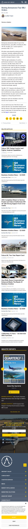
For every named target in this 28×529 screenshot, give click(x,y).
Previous (2, 369)
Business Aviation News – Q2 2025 (13, 309)
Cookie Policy (5, 500)
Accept (14, 517)
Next (25, 369)
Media (3, 484)
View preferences (14, 525)
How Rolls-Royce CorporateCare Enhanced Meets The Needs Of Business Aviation (12, 282)
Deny (14, 521)
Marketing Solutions (8, 492)
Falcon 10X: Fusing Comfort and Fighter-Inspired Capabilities (12, 149)
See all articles (14, 411)
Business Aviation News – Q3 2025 (13, 230)
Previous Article (6, 123)
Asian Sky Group (6, 496)
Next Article (22, 123)
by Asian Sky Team (6, 177)
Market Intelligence (8, 488)
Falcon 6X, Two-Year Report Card (12, 255)
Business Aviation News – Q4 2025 (13, 175)
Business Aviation (6, 22)
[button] (26, 503)
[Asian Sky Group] (7, 2)
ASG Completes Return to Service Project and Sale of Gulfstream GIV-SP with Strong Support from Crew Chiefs (13, 202)
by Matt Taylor (9, 16)
